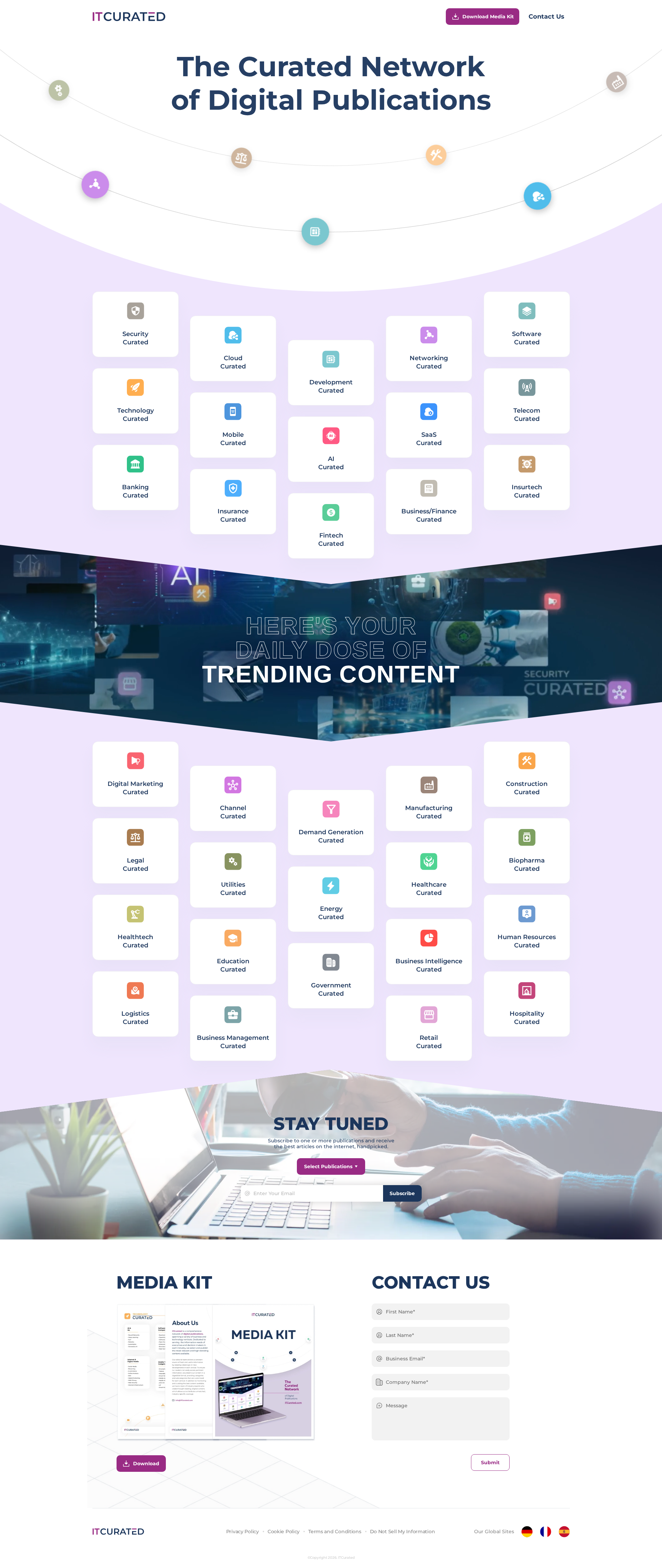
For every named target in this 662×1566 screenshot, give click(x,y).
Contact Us (546, 16)
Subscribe (402, 1193)
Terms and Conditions (334, 1531)
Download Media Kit (488, 16)
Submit (490, 1462)
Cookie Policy (284, 1531)
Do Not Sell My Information (402, 1531)
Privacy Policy (242, 1531)
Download (146, 1463)
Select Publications (328, 1166)
